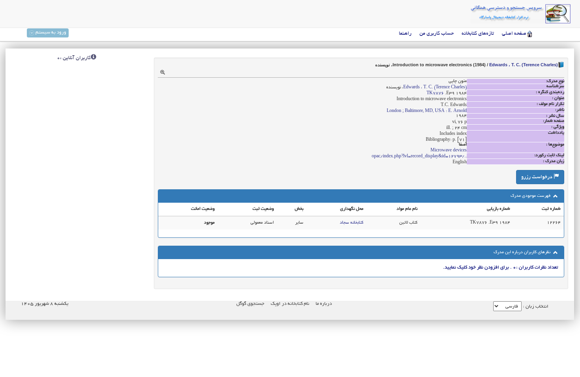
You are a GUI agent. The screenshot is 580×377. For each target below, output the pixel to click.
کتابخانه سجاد (351, 222)
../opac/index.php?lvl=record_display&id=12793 (419, 156)
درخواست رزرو (537, 177)
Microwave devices (448, 150)
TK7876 (435, 93)
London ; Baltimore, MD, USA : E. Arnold (427, 111)
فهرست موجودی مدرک (531, 196)
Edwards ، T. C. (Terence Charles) (523, 64)
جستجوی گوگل (250, 303)
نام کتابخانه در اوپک (290, 303)
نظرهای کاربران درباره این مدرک (523, 252)
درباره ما (324, 303)
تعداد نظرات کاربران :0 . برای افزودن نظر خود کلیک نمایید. (500, 267)
